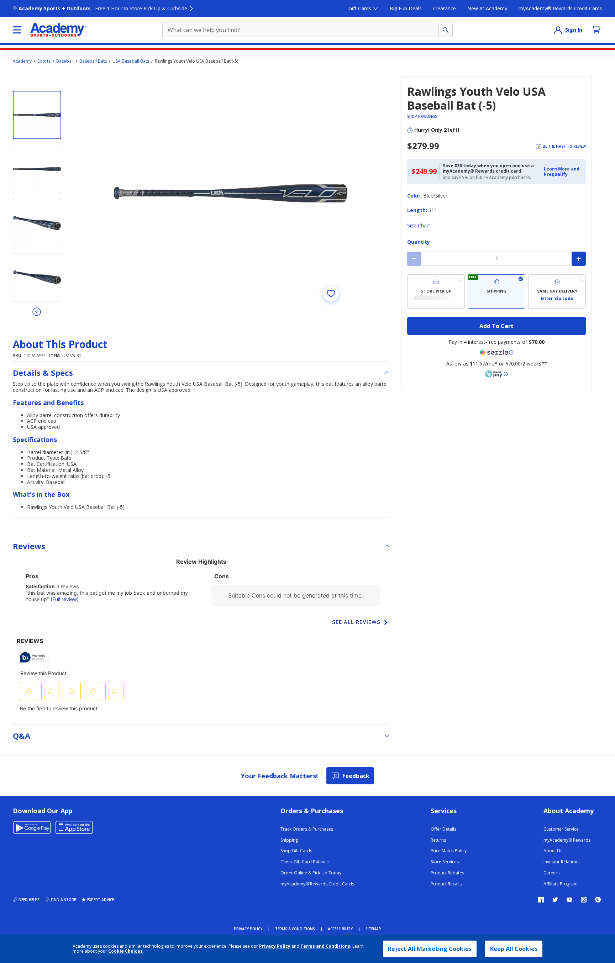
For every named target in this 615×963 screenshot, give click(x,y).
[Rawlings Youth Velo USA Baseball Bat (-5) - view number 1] (37, 115)
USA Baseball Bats (130, 61)
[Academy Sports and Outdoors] (58, 30)
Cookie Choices (125, 951)
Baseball (65, 61)
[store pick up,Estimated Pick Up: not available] (436, 291)
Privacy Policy (274, 946)
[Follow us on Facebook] (541, 899)
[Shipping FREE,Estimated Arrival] (496, 291)
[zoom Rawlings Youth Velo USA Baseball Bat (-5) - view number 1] (230, 193)
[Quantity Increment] (579, 259)
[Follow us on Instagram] (583, 899)
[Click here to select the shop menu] (17, 30)
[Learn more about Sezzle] (496, 352)
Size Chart (418, 225)
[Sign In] (558, 30)
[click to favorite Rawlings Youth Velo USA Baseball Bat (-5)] (331, 293)
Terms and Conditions (325, 946)
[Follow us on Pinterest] (598, 899)
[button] (563, 172)
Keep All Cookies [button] (513, 949)
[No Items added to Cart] (596, 29)
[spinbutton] (496, 259)
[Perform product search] (445, 30)
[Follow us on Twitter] (555, 899)
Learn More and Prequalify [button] (561, 171)
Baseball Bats (93, 61)
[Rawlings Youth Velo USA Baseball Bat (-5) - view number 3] (37, 223)
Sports (44, 61)
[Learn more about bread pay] (496, 374)
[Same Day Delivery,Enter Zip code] (557, 291)
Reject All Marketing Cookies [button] (430, 949)
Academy (22, 61)
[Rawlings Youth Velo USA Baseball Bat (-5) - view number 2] (37, 169)
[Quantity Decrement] (414, 259)
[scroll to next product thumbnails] (37, 311)
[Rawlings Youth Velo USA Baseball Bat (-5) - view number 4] (37, 277)
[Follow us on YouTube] (569, 899)
